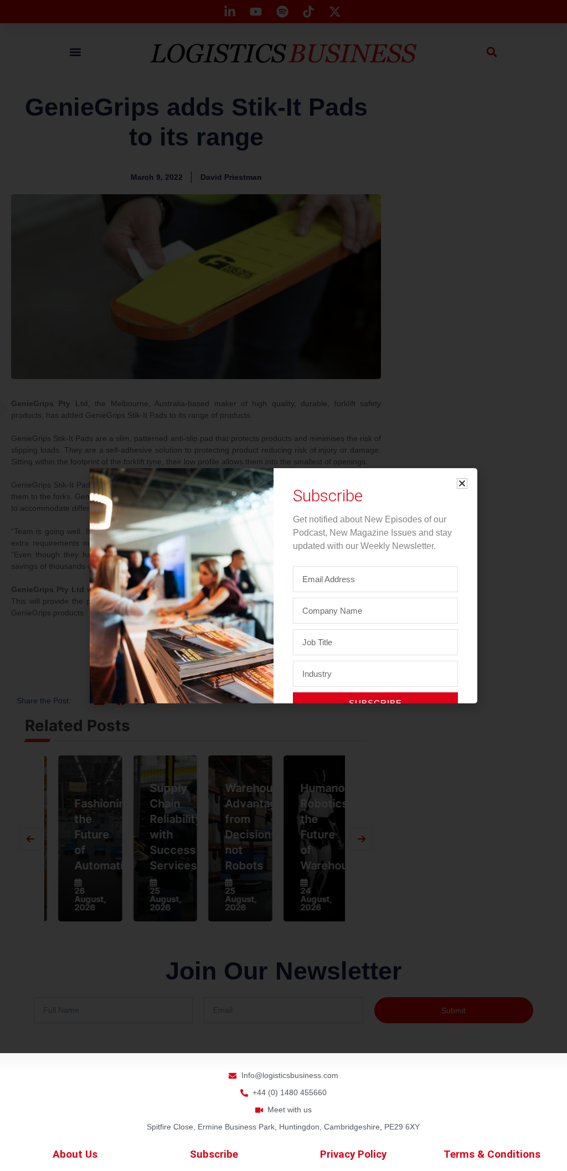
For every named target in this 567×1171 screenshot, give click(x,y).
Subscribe (214, 1154)
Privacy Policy (353, 1154)
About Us (75, 1154)
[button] (462, 483)
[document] (283, 585)
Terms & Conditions (492, 1154)
